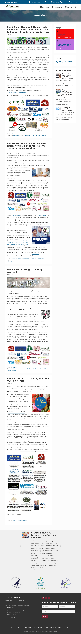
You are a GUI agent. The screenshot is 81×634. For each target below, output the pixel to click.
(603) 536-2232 (11, 2)
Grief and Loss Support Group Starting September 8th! (67, 76)
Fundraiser (14, 133)
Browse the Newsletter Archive (50, 621)
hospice (34, 260)
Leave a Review (63, 621)
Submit (45, 616)
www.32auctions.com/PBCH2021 (16, 413)
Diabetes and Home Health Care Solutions (67, 109)
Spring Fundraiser (42, 135)
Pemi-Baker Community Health (28, 521)
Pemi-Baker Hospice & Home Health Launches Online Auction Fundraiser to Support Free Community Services (28, 29)
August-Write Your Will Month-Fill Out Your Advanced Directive (64, 92)
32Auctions (15, 135)
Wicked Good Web (53, 631)
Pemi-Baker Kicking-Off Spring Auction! (25, 270)
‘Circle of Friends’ (42, 215)
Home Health (30, 260)
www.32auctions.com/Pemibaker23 (16, 92)
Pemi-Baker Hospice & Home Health (30, 135)
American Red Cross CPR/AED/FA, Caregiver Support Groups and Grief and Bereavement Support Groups (18, 242)
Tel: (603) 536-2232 (10, 603)
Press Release (41, 258)
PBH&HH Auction (31, 368)
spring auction (13, 370)
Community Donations (17, 258)
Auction (19, 260)
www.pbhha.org (16, 215)
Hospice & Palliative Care (32, 258)
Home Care (24, 260)
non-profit (20, 135)
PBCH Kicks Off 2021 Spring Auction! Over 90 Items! (28, 379)
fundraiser (20, 368)
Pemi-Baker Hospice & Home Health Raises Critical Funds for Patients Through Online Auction (27, 146)
